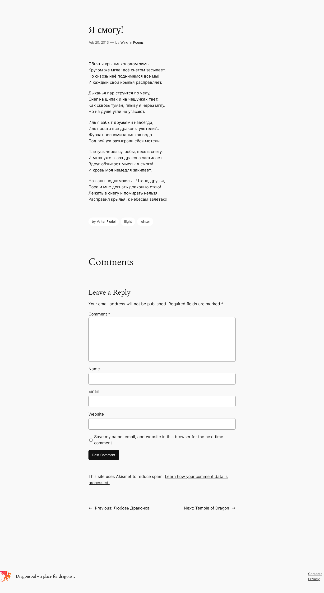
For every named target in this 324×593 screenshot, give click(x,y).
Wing (124, 42)
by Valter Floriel (104, 221)
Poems (138, 42)
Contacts (315, 574)
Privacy (314, 579)
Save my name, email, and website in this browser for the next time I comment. (159, 439)
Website (96, 414)
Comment (99, 314)
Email (93, 391)
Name (94, 368)
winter (145, 221)
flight (128, 221)
